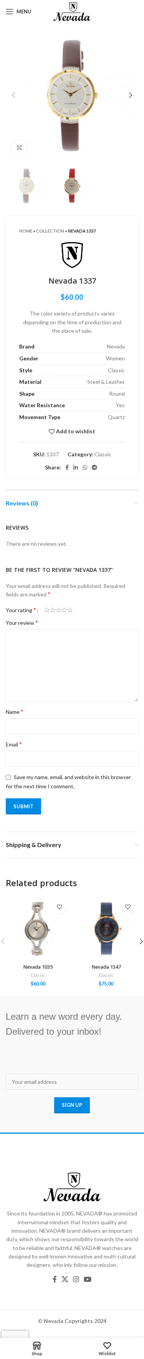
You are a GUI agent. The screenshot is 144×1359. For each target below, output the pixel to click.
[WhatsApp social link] (84, 467)
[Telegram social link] (94, 467)
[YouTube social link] (87, 1279)
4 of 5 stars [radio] (64, 610)
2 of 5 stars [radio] (53, 610)
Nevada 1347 (106, 967)
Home (25, 230)
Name (14, 711)
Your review (22, 622)
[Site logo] (72, 11)
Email (14, 744)
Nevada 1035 (38, 967)
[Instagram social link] (76, 1279)
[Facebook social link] (67, 467)
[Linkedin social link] (75, 467)
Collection (50, 230)
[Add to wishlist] (59, 907)
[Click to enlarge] (19, 147)
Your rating (21, 610)
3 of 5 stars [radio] (58, 610)
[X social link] (65, 1279)
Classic (102, 454)
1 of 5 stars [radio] (47, 610)
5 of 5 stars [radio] (70, 610)
